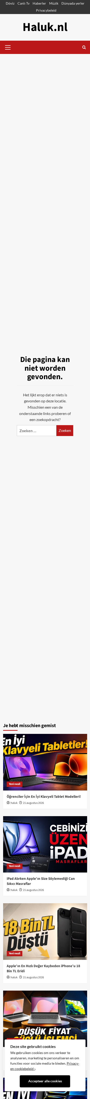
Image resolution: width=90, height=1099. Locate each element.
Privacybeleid (46, 10)
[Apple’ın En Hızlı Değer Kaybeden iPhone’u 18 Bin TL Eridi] (45, 931)
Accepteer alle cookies (45, 1081)
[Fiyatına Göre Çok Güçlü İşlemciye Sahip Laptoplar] (45, 1019)
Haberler (39, 3)
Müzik (53, 3)
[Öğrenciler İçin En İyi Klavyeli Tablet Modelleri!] (45, 762)
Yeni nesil (14, 784)
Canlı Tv (24, 3)
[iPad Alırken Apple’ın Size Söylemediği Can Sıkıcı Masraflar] (45, 844)
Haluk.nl (45, 27)
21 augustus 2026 (33, 803)
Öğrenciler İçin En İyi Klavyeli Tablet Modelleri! (44, 796)
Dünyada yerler (72, 3)
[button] (8, 47)
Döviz (10, 3)
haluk (14, 803)
